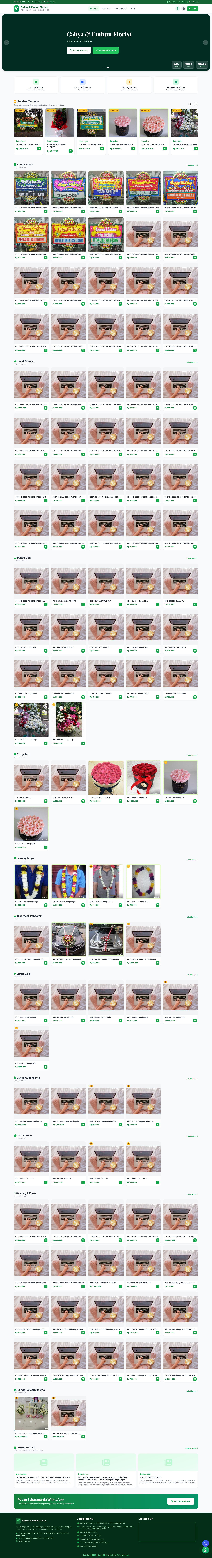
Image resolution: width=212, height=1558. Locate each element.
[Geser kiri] (190, 104)
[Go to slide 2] (106, 67)
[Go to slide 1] (104, 67)
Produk (105, 8)
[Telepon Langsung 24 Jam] (205, 1543)
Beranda (94, 8)
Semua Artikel (191, 1449)
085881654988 (182, 1501)
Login (194, 8)
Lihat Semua (191, 165)
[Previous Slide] (6, 42)
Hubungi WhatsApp (107, 50)
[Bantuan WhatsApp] (205, 1550)
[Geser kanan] (196, 104)
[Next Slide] (205, 42)
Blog (133, 8)
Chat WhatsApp (24, 1541)
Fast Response (194, 2)
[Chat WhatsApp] (177, 8)
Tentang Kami (120, 8)
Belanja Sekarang (80, 50)
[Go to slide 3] (108, 67)
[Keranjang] (183, 8)
